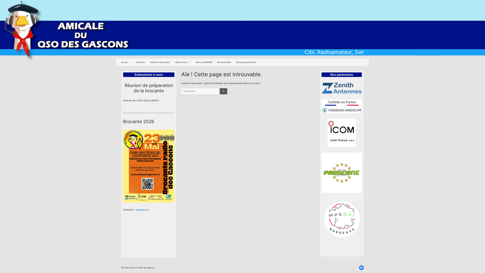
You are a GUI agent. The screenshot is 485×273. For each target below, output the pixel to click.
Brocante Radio (224, 62)
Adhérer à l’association (160, 62)
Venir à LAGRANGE (204, 62)
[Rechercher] (223, 91)
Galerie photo (181, 62)
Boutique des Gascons (246, 62)
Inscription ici (142, 209)
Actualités (140, 62)
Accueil (124, 62)
